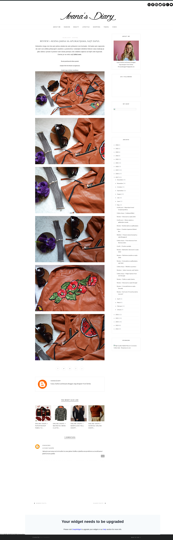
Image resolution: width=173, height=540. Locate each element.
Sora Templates (45, 537)
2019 (117, 170)
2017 (117, 177)
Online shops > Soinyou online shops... (95, 426)
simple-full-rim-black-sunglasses (70, 65)
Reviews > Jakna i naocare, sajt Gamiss (127, 270)
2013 (117, 325)
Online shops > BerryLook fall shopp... (77, 426)
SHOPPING (96, 27)
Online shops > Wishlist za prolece (126, 266)
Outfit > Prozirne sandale (124, 246)
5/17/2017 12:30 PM (48, 448)
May (118, 205)
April (118, 299)
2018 (117, 173)
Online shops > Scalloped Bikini (125, 213)
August (119, 194)
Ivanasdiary (56, 381)
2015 (117, 318)
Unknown (46, 445)
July (118, 197)
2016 (117, 314)
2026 (117, 145)
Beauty (76, 27)
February (119, 306)
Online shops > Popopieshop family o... (41, 426)
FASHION (67, 27)
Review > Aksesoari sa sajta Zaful (126, 216)
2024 (117, 152)
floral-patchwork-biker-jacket (70, 61)
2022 (117, 159)
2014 (117, 322)
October (119, 187)
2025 (117, 148)
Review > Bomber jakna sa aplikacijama (127, 225)
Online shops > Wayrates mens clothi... (59, 426)
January (119, 309)
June (118, 201)
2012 (117, 329)
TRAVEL (106, 27)
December (120, 180)
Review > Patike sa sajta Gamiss (126, 279)
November (120, 183)
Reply (102, 456)
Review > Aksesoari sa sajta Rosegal (127, 282)
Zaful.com (77, 54)
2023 (117, 155)
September (120, 190)
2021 (117, 163)
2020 (117, 166)
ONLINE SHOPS (66, 37)
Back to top (135, 537)
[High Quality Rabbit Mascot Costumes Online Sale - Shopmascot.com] (126, 348)
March (119, 302)
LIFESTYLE (86, 27)
